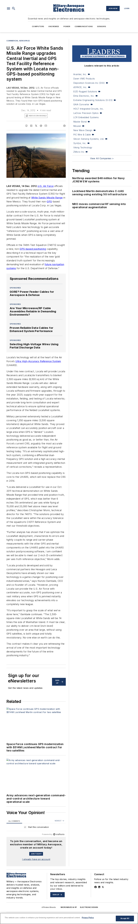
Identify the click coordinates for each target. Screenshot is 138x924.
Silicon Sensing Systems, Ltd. (88, 139)
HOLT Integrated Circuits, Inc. (88, 108)
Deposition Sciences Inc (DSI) (89, 83)
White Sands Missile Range (47, 197)
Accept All (124, 918)
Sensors (101, 26)
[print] (64, 125)
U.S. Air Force (46, 186)
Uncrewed (53, 26)
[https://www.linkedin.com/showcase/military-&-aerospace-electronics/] (99, 887)
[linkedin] (31, 125)
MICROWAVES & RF (69, 907)
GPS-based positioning (33, 248)
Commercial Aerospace (18, 41)
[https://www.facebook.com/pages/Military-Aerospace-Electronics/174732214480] (95, 887)
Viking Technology (82, 147)
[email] (45, 125)
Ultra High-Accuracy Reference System (38, 361)
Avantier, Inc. (80, 74)
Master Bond (80, 121)
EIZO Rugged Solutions (85, 91)
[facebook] (26, 125)
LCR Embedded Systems (86, 117)
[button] (8, 8)
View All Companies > (102, 158)
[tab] (14, 821)
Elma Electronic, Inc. (83, 95)
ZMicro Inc (78, 151)
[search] (14, 8)
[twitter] (36, 125)
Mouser (77, 126)
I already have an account (36, 859)
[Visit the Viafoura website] (58, 834)
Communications (84, 26)
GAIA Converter (81, 104)
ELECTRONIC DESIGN (89, 907)
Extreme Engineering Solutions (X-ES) (93, 100)
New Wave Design (82, 130)
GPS (49, 201)
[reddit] (41, 125)
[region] (36, 827)
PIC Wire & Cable (82, 134)
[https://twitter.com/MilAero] (102, 887)
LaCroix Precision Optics (86, 113)
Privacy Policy (88, 918)
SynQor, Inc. (79, 143)
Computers (38, 26)
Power (66, 26)
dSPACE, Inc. (80, 87)
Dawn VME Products (84, 78)
